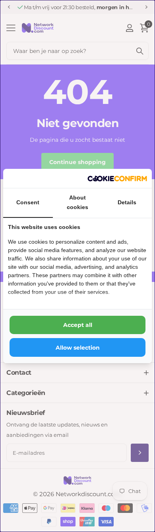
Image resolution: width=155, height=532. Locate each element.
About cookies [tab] (77, 202)
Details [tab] (127, 202)
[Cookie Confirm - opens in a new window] (117, 178)
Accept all (77, 325)
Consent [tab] (27, 202)
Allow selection (78, 347)
